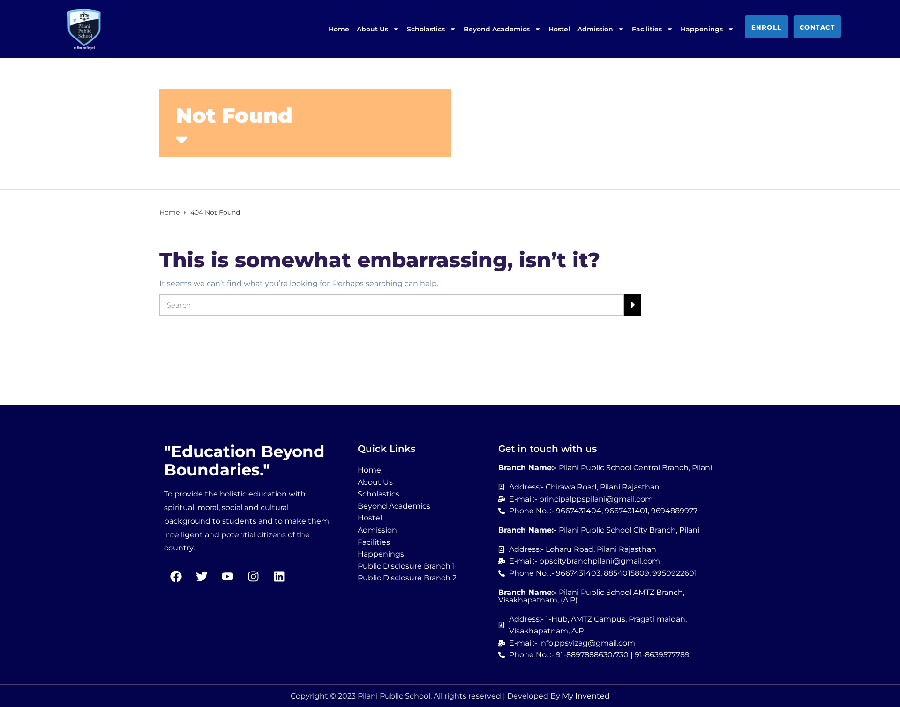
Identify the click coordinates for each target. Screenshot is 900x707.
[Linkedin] (279, 576)
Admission (595, 29)
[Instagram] (253, 576)
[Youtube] (227, 576)
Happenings (702, 29)
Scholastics (426, 29)
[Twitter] (201, 576)
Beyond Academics (497, 29)
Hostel (559, 29)
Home (339, 29)
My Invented (586, 696)
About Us (372, 29)
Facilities (647, 29)
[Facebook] (176, 576)
